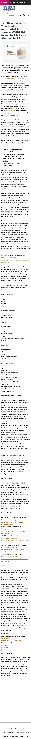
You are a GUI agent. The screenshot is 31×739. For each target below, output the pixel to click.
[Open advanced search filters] (24, 15)
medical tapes (10, 110)
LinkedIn (4, 645)
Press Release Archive (18, 729)
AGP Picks (4, 2)
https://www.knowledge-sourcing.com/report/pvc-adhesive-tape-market (14, 540)
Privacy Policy (23, 736)
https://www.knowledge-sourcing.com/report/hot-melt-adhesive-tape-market (14, 559)
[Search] (20, 15)
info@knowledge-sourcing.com (11, 640)
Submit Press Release (8, 732)
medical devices (6, 177)
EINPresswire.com (11, 78)
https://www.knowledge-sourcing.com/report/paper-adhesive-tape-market (13, 531)
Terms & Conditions (23, 732)
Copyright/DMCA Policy (10, 736)
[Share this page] (28, 15)
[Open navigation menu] (3, 15)
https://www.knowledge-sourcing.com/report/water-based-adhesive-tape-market (12, 550)
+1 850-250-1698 (6, 638)
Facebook (4, 647)
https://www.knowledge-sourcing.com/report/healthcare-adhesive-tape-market (15, 260)
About (8, 729)
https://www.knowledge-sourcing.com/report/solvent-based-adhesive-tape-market (13, 522)
